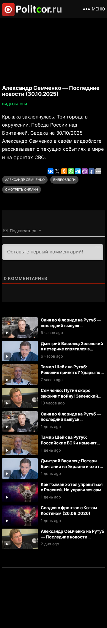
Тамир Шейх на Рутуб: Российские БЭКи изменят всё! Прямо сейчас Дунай (69, 443)
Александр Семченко (25, 180)
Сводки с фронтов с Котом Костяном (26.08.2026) (69, 510)
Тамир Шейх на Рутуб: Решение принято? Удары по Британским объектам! (70, 372)
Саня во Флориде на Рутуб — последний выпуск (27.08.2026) (71, 325)
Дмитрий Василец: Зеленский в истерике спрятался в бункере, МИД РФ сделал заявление (72, 352)
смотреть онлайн (21, 189)
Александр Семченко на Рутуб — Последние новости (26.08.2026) (72, 537)
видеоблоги (64, 180)
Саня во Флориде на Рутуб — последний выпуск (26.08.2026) (71, 419)
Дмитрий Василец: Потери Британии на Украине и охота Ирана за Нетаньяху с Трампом (71, 469)
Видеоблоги (14, 104)
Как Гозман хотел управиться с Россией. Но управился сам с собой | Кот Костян (73, 490)
